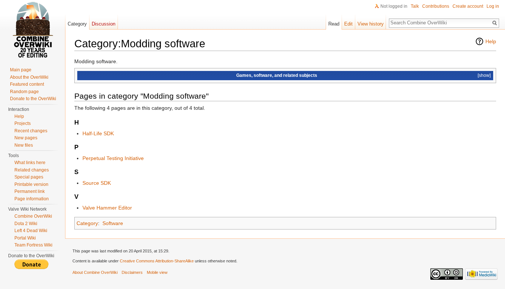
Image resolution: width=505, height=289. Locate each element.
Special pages (28, 177)
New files (23, 145)
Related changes (31, 170)
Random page (24, 91)
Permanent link (29, 191)
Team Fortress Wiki (33, 245)
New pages (25, 137)
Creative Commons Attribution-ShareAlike (157, 261)
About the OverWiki (29, 77)
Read (333, 24)
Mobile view (157, 272)
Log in (493, 6)
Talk (415, 6)
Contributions (435, 6)
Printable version (31, 184)
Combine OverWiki (33, 216)
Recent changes (30, 130)
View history (370, 24)
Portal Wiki (25, 238)
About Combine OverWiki (95, 272)
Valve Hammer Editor (107, 208)
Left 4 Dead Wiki (30, 230)
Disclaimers (132, 272)
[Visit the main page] (32, 29)
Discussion (103, 24)
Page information (31, 198)
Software (112, 223)
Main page (20, 69)
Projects (22, 123)
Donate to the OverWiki (33, 98)
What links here (29, 162)
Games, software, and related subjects (276, 75)
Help (490, 41)
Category (87, 223)
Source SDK (96, 183)
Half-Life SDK (98, 133)
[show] (484, 75)
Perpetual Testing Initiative (113, 158)
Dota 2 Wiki (25, 223)
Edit (348, 24)
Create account (468, 6)
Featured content (27, 84)
